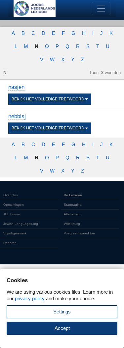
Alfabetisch (72, 214)
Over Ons (10, 195)
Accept (62, 328)
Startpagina (73, 204)
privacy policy (30, 298)
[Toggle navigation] (101, 8)
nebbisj (17, 116)
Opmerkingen (13, 204)
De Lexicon (73, 195)
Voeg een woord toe (79, 233)
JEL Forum (11, 214)
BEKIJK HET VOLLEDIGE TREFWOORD (48, 99)
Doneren (10, 243)
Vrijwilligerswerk (14, 233)
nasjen (16, 87)
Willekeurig (72, 224)
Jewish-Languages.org (20, 224)
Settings (62, 311)
